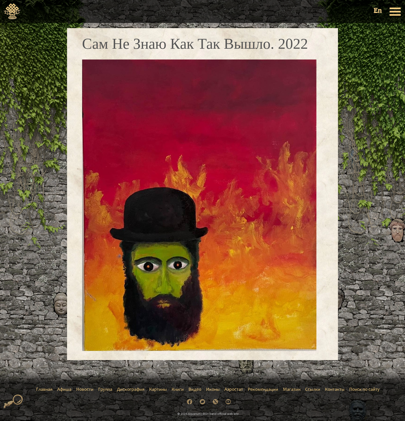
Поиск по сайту (364, 389)
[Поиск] (13, 402)
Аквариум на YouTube (228, 402)
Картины (158, 389)
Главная (44, 389)
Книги (178, 389)
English (378, 11)
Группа (105, 389)
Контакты (335, 389)
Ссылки (312, 389)
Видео (194, 389)
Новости (85, 389)
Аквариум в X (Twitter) (215, 402)
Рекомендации (263, 389)
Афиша (64, 389)
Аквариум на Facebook (189, 402)
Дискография (130, 389)
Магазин (291, 389)
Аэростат (233, 389)
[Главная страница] (12, 11)
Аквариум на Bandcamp (202, 402)
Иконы (213, 389)
